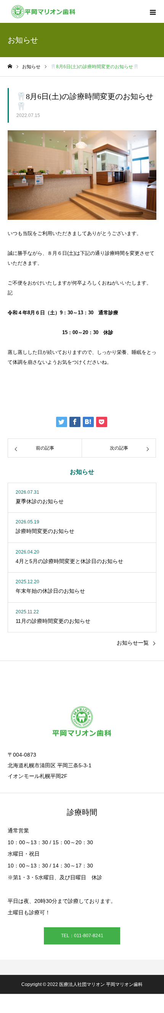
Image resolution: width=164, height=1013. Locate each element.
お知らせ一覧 (133, 642)
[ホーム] (10, 66)
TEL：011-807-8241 (82, 935)
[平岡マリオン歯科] (42, 11)
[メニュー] (152, 11)
